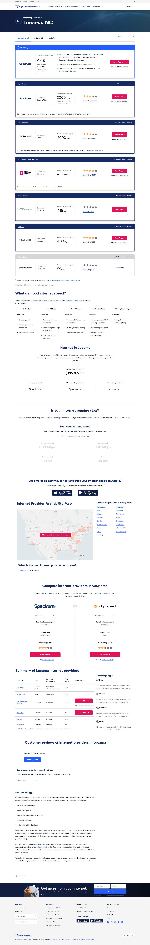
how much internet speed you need (46, 301)
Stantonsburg (102, 524)
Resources (86, 7)
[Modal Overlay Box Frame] (75, 890)
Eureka (99, 521)
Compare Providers (54, 7)
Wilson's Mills (121, 528)
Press (108, 918)
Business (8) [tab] (38, 38)
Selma (118, 517)
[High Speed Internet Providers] (27, 6)
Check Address (117, 62)
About (108, 908)
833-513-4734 (122, 67)
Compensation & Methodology (57, 939)
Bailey (99, 528)
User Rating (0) (88, 211)
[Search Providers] (35, 916)
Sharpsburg (120, 521)
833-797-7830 (122, 139)
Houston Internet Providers (53, 915)
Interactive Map (55, 535)
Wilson (99, 514)
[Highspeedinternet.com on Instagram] (115, 922)
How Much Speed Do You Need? (85, 911)
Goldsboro (120, 524)
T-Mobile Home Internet (28, 159)
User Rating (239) (89, 138)
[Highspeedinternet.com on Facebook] (108, 922)
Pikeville (100, 517)
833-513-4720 (122, 101)
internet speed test (75, 301)
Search (129, 6)
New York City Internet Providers (54, 918)
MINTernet (22, 196)
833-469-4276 (122, 176)
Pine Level (120, 514)
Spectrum (22, 84)
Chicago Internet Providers (53, 911)
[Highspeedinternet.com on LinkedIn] (122, 922)
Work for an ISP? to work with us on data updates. (34, 285)
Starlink (21, 226)
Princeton (119, 511)
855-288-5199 (122, 243)
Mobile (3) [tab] (51, 38)
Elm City (100, 535)
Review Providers (71, 7)
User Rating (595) (89, 175)
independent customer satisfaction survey (66, 280)
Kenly (99, 511)
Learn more (120, 268)
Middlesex (119, 507)
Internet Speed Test (82, 908)
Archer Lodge (121, 531)
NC (22, 876)
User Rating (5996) (90, 101)
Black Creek (101, 507)
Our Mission (110, 911)
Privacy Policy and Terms (73, 939)
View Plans (117, 97)
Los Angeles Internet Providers (54, 908)
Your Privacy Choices (88, 939)
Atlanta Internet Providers (52, 925)
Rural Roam (22, 257)
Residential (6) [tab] (23, 38)
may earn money (21, 1)
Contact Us (110, 915)
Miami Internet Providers (52, 921)
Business (96, 7)
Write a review (32, 760)
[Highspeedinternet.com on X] (112, 922)
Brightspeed (23, 123)
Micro (99, 531)
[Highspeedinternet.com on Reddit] (119, 922)
